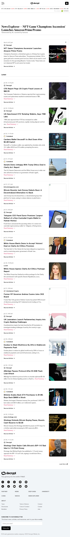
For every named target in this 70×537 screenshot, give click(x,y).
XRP (41, 8)
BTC (2, 8)
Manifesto (4, 509)
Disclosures (4, 506)
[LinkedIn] (20, 482)
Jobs (39, 509)
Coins (3, 496)
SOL (65, 8)
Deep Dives (32, 491)
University (45, 491)
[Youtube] (14, 486)
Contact (40, 504)
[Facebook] (26, 482)
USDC (51, 8)
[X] (2, 482)
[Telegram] (26, 486)
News (17, 491)
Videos (17, 496)
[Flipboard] (20, 486)
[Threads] (14, 482)
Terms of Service (24, 504)
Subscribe (6, 528)
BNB (29, 8)
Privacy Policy (23, 509)
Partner (4, 491)
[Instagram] (8, 482)
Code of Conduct (24, 506)
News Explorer (33, 496)
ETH (16, 8)
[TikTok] (8, 486)
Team (3, 504)
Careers (40, 506)
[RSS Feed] (2, 486)
